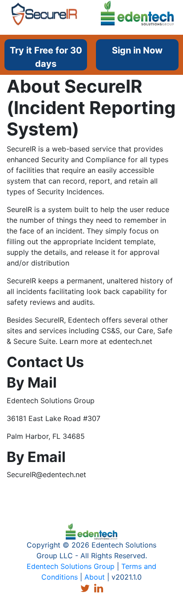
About (94, 576)
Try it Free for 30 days (46, 57)
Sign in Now (137, 50)
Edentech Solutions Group (71, 566)
